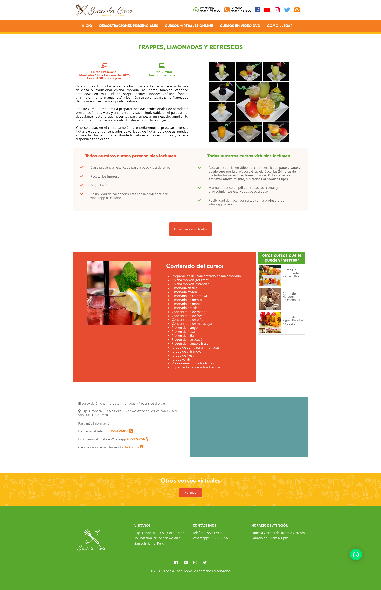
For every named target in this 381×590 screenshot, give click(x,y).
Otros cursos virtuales (190, 228)
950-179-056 (119, 431)
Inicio (86, 26)
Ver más (190, 492)
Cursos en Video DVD (240, 26)
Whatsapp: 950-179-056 (210, 538)
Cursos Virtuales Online (189, 26)
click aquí (132, 447)
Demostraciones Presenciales (128, 26)
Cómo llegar (279, 26)
